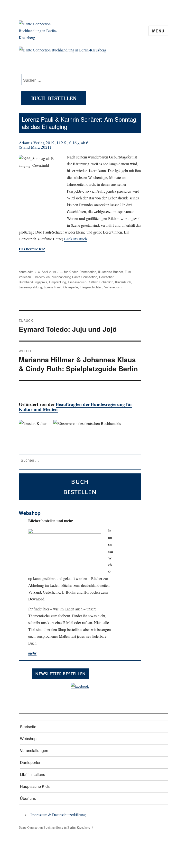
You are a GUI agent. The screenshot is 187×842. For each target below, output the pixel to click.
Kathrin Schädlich (100, 282)
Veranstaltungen (34, 750)
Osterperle (70, 287)
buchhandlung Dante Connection (74, 276)
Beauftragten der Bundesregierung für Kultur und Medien (75, 406)
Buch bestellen (53, 98)
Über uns (28, 798)
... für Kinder (68, 271)
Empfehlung (57, 282)
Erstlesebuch (77, 282)
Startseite (28, 726)
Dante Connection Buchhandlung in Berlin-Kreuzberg (54, 827)
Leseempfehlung (30, 287)
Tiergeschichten (91, 287)
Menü (158, 31)
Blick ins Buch (75, 238)
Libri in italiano (32, 774)
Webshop (28, 738)
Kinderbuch (123, 282)
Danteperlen (87, 271)
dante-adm (26, 271)
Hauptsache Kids (35, 786)
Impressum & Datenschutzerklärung (58, 814)
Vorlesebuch (113, 287)
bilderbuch (42, 276)
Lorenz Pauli (52, 287)
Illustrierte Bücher (110, 271)
